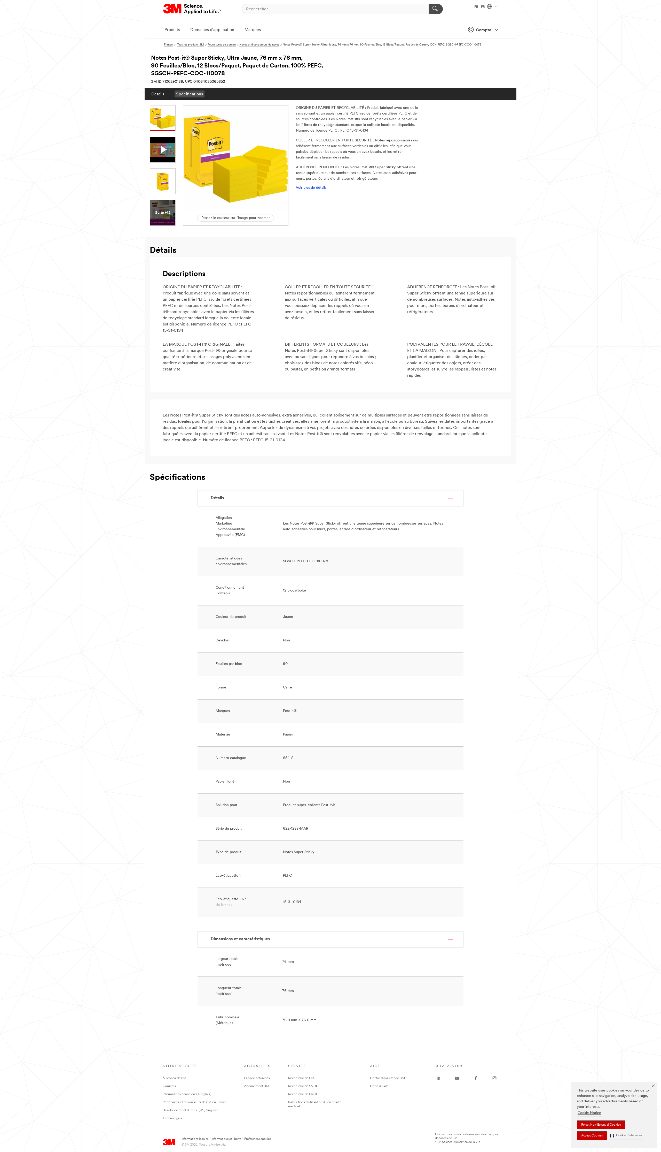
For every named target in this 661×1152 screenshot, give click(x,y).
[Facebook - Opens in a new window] (476, 1078)
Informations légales (195, 1139)
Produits (172, 30)
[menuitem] (158, 93)
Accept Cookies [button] (592, 1135)
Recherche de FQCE (303, 1094)
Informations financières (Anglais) (187, 1094)
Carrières (169, 1086)
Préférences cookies (257, 1139)
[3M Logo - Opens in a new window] (192, 9)
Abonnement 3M (256, 1086)
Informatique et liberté (226, 1139)
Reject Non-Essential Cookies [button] (601, 1124)
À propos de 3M (174, 1078)
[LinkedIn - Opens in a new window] (438, 1078)
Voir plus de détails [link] (311, 188)
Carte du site (379, 1086)
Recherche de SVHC (303, 1086)
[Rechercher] (436, 9)
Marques (253, 30)
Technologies (172, 1118)
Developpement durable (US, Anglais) (190, 1110)
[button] (626, 1135)
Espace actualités (257, 1078)
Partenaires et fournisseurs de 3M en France (195, 1102)
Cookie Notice (589, 1113)
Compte (483, 30)
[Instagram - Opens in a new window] (494, 1078)
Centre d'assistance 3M (387, 1078)
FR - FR (480, 7)
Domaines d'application (212, 30)
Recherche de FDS (301, 1078)
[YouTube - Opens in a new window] (457, 1078)
